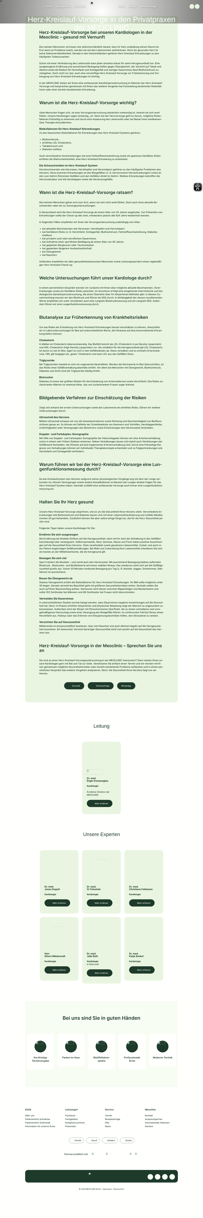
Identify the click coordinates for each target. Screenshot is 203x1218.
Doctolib (76, 686)
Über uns (29, 1115)
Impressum (107, 1189)
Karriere (149, 1126)
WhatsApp (126, 686)
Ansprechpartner (153, 1119)
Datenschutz (118, 1189)
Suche (128, 1140)
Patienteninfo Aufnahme (37, 1119)
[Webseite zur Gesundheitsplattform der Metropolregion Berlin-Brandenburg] (136, 1154)
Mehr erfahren (101, 803)
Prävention (70, 1126)
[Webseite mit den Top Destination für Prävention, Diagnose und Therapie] (116, 1154)
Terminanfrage (148, 6)
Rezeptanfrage (112, 1119)
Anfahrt (111, 1140)
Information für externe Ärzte (40, 1126)
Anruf (94, 1140)
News (121, 6)
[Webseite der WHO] (131, 1154)
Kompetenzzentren (75, 1122)
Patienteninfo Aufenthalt (37, 1122)
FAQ (107, 1122)
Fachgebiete (63, 6)
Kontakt (149, 1115)
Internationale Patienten (157, 1122)
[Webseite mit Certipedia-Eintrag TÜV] (97, 1154)
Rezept (132, 6)
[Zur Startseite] (101, 3)
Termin (108, 1115)
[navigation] (197, 6)
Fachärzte (79, 6)
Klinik (50, 6)
